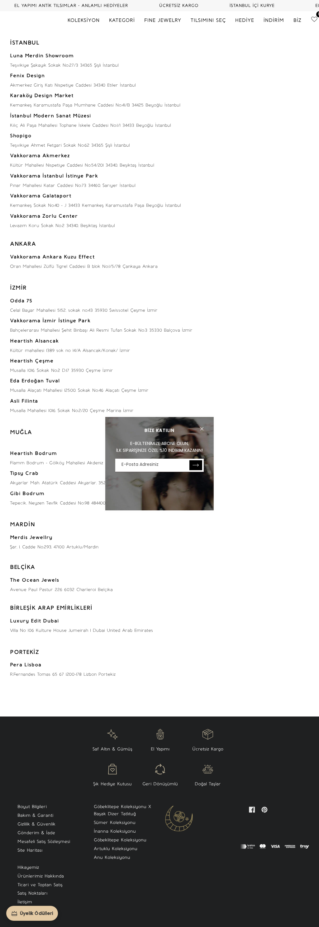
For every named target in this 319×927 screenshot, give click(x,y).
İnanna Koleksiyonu (115, 831)
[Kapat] (204, 426)
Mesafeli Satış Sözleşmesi (43, 841)
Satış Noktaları (32, 893)
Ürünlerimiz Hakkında (40, 876)
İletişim (24, 902)
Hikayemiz (28, 867)
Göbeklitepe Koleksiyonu (120, 840)
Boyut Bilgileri (32, 806)
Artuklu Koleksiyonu (115, 848)
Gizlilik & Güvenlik (36, 824)
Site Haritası (29, 850)
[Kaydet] (195, 465)
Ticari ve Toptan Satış (40, 884)
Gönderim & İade (36, 832)
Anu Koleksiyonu (112, 857)
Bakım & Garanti (35, 815)
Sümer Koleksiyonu (115, 822)
